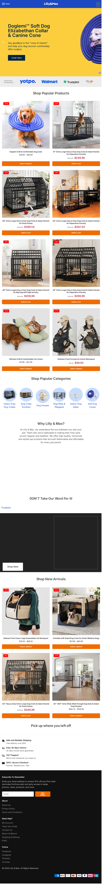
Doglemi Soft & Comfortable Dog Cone (26, 152)
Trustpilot (6, 507)
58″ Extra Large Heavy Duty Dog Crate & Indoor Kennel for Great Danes (26, 222)
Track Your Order (9, 826)
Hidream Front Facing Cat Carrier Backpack (76, 359)
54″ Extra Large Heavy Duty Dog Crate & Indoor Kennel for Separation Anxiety (76, 291)
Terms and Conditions (12, 812)
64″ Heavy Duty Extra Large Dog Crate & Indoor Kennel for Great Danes (25, 705)
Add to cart (76, 163)
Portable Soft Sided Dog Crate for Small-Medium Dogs (76, 638)
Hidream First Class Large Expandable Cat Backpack (25, 638)
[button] (98, 5)
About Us (6, 805)
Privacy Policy (8, 808)
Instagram (6, 855)
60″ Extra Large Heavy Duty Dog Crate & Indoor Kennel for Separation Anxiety (76, 222)
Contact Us (7, 830)
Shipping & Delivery (11, 837)
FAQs (4, 840)
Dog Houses (43, 405)
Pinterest (6, 858)
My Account (7, 823)
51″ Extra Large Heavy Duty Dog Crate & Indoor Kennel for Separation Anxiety (76, 153)
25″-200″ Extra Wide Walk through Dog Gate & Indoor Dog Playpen (76, 705)
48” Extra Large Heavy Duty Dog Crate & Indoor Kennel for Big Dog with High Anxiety (25, 291)
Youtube (6, 862)
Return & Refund (9, 833)
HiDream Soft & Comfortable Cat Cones (26, 359)
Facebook (6, 851)
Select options (26, 163)
